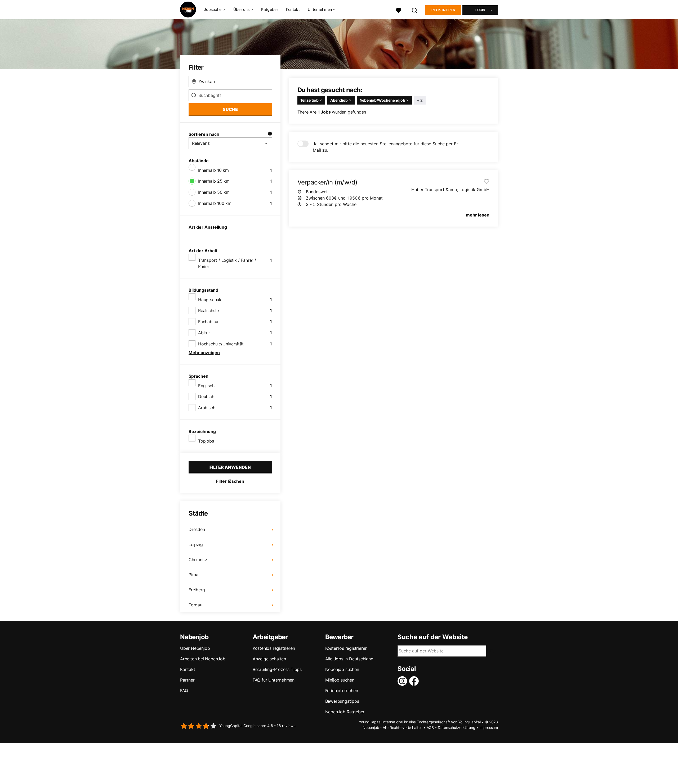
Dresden (197, 529)
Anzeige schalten (269, 658)
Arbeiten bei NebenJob (202, 658)
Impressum (488, 727)
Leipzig (196, 544)
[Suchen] (415, 9)
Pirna (193, 574)
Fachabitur (208, 321)
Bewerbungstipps (342, 701)
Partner (187, 680)
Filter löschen (230, 481)
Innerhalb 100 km (214, 203)
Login (480, 10)
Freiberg (197, 589)
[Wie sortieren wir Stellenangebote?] (270, 134)
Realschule (208, 310)
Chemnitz (198, 559)
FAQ (184, 690)
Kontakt (293, 9)
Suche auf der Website (433, 637)
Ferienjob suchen (341, 690)
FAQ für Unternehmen (274, 680)
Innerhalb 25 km (214, 181)
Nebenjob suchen (342, 669)
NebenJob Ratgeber (345, 711)
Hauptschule (210, 299)
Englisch (206, 385)
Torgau (195, 604)
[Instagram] (403, 681)
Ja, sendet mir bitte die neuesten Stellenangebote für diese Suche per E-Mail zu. (385, 147)
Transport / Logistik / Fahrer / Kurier (227, 263)
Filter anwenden (230, 467)
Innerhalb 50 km (214, 192)
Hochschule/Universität (221, 343)
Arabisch (206, 407)
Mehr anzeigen (204, 352)
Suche (230, 109)
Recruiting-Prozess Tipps (277, 669)
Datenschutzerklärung (456, 727)
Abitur (204, 332)
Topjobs (206, 441)
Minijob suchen (339, 680)
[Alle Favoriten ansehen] (398, 9)
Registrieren (443, 10)
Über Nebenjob (195, 648)
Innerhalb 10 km (213, 170)
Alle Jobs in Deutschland (349, 658)
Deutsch (206, 396)
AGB (430, 727)
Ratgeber (269, 9)
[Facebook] (415, 681)
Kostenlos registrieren (274, 648)
